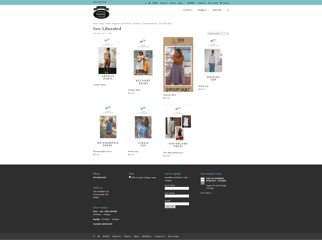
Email (167, 201)
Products (187, 10)
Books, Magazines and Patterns (119, 24)
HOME (155, 3)
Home (95, 24)
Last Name (170, 193)
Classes (173, 3)
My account (213, 3)
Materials (217, 10)
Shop (180, 3)
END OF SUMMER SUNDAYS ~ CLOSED (216, 179)
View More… (206, 193)
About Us (163, 3)
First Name (170, 185)
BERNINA (191, 3)
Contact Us (201, 3)
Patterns (136, 24)
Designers (202, 10)
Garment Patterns (149, 24)
